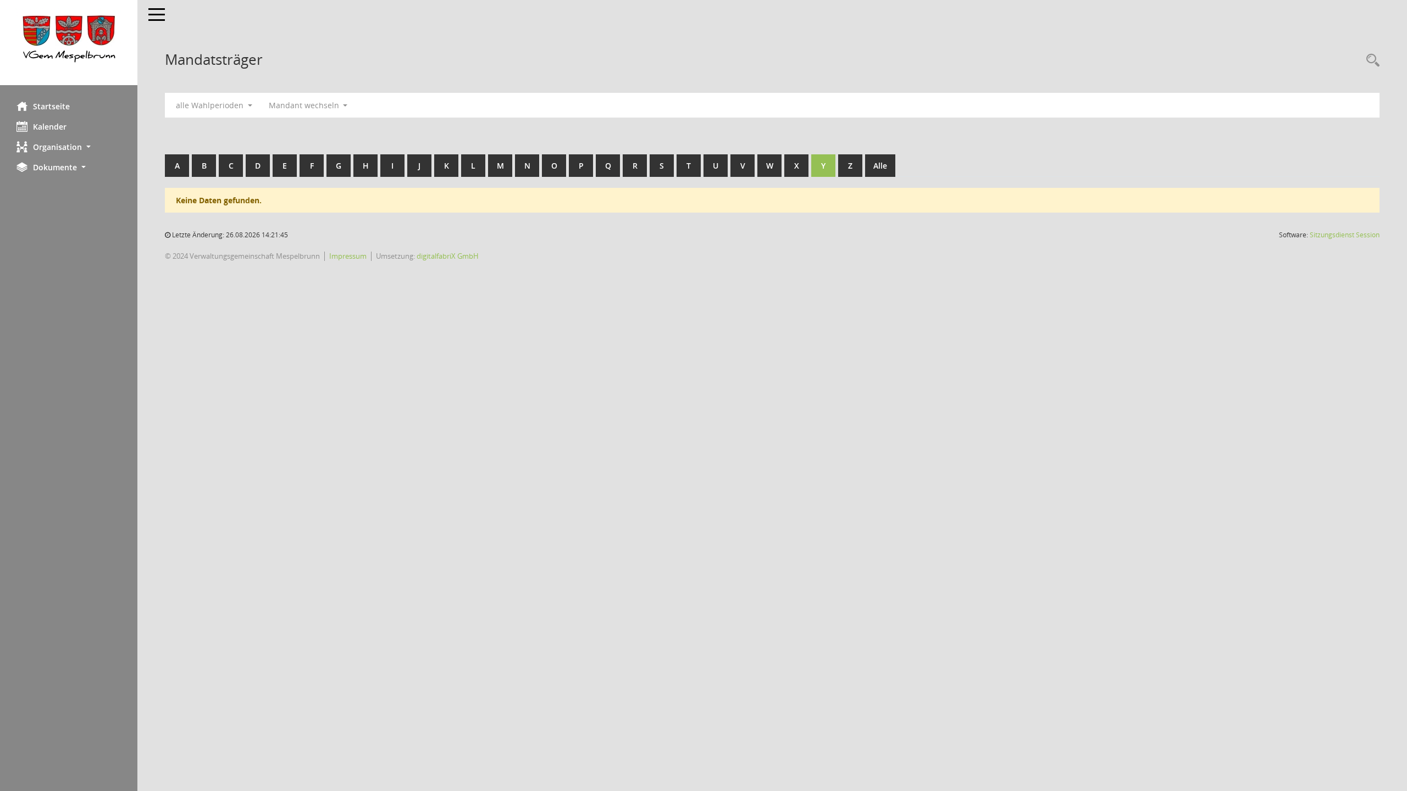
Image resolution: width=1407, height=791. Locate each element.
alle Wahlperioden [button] (211, 105)
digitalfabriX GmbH (448, 256)
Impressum (348, 256)
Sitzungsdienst (1345, 234)
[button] (68, 147)
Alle (880, 165)
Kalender (50, 126)
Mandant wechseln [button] (305, 105)
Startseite (51, 106)
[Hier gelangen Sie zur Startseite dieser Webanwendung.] (68, 42)
